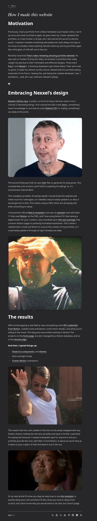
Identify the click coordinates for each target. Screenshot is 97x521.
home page (28, 336)
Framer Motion (19, 360)
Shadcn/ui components (23, 351)
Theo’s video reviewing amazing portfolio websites (51, 55)
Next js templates (36, 212)
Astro (64, 104)
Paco (10, 66)
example (61, 212)
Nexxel (22, 66)
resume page (20, 339)
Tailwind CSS (51, 108)
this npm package (66, 219)
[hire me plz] (57, 515)
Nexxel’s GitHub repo (18, 101)
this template (67, 496)
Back (13, 5)
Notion (23, 216)
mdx (44, 182)
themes (42, 351)
